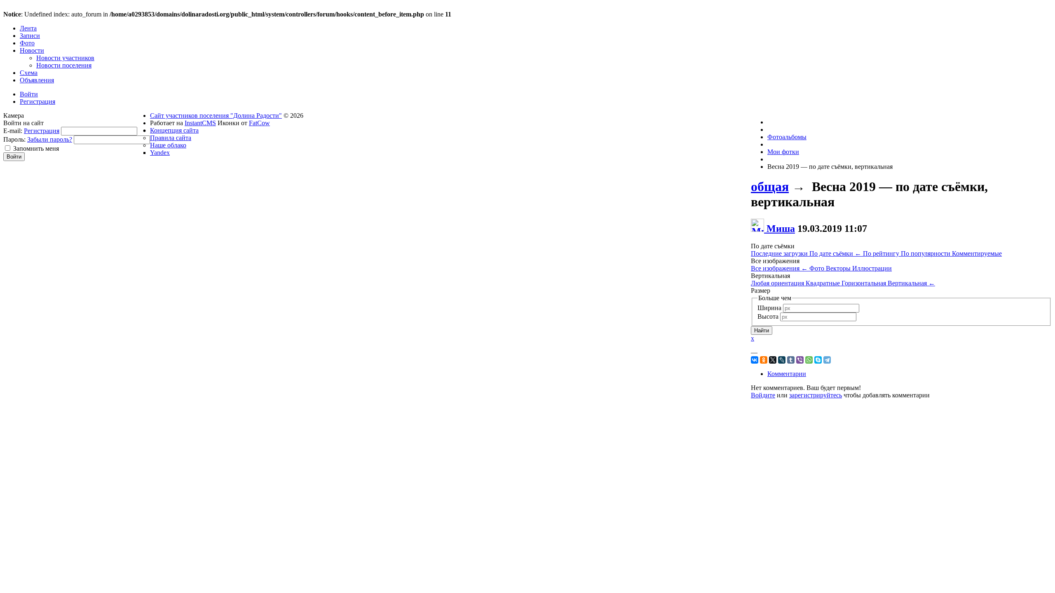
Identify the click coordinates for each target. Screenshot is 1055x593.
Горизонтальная (865, 283)
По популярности (926, 253)
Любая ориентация (778, 283)
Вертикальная (911, 283)
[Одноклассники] (763, 360)
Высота (767, 316)
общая (770, 186)
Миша (781, 228)
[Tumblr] (791, 360)
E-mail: (12, 130)
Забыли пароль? (49, 139)
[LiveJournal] (781, 360)
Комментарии (786, 373)
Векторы (839, 268)
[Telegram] (827, 360)
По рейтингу (882, 253)
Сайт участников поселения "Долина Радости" (216, 115)
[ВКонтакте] (754, 360)
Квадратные (824, 283)
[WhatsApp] (809, 360)
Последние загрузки (780, 253)
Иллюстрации (872, 268)
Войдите (763, 395)
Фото (817, 268)
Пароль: (14, 139)
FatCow (259, 122)
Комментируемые (977, 253)
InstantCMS (200, 122)
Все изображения (779, 268)
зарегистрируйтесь (815, 395)
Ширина (769, 307)
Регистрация (41, 130)
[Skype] (818, 360)
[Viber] (800, 360)
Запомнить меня (36, 148)
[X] (772, 360)
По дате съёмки (835, 253)
